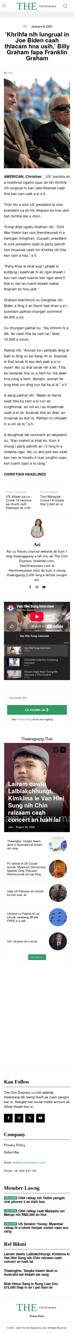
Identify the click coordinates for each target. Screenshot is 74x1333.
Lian (10, 827)
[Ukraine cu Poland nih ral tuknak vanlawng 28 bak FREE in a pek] (58, 917)
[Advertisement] (37, 1009)
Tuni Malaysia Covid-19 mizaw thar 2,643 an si (52, 500)
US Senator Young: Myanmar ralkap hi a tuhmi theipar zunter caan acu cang (36, 1227)
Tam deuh (35, 957)
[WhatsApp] (66, 72)
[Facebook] (48, 72)
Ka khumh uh (35, 710)
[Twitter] (57, 72)
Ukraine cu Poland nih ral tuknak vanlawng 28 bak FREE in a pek (23, 917)
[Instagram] (37, 586)
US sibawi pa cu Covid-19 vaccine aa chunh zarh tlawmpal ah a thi (18, 502)
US (25, 26)
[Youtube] (43, 586)
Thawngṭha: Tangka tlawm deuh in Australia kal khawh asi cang (24, 844)
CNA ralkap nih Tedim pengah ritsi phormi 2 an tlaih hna (34, 1199)
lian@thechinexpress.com (28, 1162)
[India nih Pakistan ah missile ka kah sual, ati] (58, 893)
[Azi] (37, 528)
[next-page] (63, 750)
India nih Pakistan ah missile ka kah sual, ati (25, 893)
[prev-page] (56, 750)
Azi (10, 72)
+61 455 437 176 (25, 1170)
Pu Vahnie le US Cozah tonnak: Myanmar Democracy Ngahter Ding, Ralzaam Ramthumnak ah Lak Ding (26, 868)
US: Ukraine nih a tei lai (22, 941)
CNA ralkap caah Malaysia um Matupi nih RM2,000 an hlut (34, 1213)
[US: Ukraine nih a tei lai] (58, 941)
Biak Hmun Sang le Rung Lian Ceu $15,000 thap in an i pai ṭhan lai (31, 1285)
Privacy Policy (24, 719)
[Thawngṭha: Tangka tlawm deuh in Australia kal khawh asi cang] (58, 845)
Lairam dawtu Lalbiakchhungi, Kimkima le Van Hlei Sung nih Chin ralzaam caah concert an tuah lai (36, 801)
